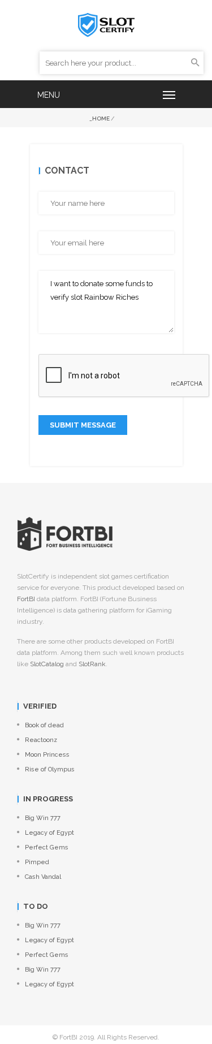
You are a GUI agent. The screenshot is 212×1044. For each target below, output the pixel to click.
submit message (83, 425)
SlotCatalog (47, 664)
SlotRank (92, 664)
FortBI (26, 599)
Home (101, 118)
